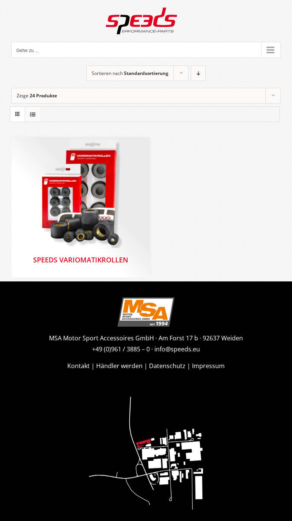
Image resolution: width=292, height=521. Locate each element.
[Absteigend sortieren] (198, 73)
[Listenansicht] (32, 114)
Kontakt (78, 366)
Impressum (208, 366)
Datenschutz (167, 366)
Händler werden (119, 366)
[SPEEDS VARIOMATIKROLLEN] (80, 192)
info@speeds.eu (177, 349)
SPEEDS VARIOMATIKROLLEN (80, 259)
